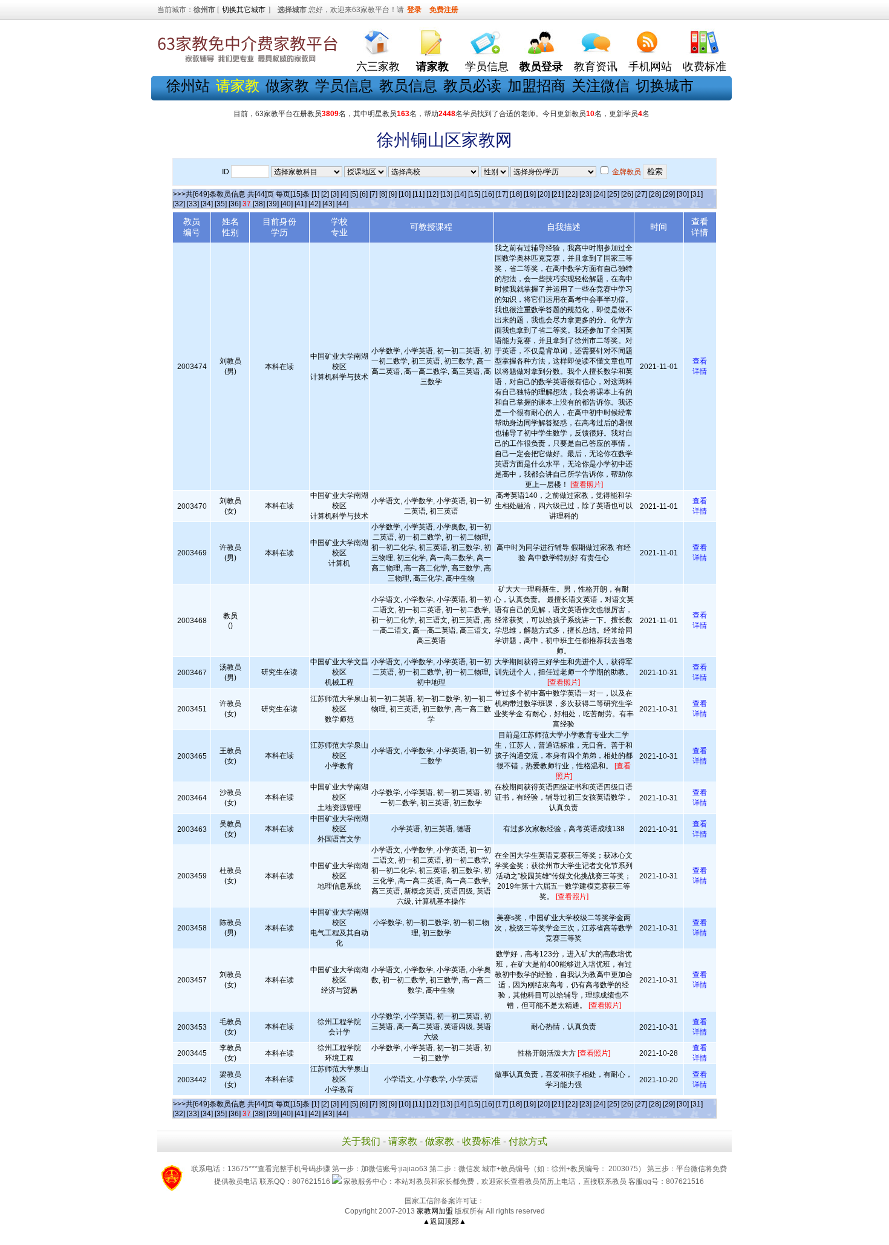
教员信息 (408, 85)
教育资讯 (595, 66)
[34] (207, 204)
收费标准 (704, 66)
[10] (405, 194)
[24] (599, 194)
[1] (315, 194)
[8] (383, 194)
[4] (344, 194)
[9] (393, 194)
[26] (627, 194)
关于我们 (361, 1141)
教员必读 (472, 85)
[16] (488, 194)
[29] (669, 194)
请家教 (402, 1141)
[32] (179, 204)
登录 (414, 9)
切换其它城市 (243, 9)
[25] (613, 194)
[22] (571, 194)
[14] (460, 194)
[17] (502, 194)
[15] (474, 194)
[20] (544, 194)
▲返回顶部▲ (444, 1221)
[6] (364, 194)
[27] (641, 194)
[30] (683, 194)
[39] (273, 204)
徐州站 (188, 85)
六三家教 (378, 66)
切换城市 (665, 85)
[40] (287, 204)
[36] (235, 204)
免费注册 (443, 9)
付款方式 (528, 1141)
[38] (259, 204)
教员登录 (541, 66)
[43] (328, 204)
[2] (325, 194)
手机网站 (650, 66)
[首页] (378, 39)
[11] (418, 194)
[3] (335, 194)
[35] (221, 204)
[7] (373, 194)
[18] (516, 194)
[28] (655, 194)
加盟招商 (536, 85)
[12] (432, 194)
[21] (558, 194)
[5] (354, 194)
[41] (301, 204)
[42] (314, 204)
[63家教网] (248, 62)
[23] (585, 194)
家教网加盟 (435, 1211)
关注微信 (601, 85)
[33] (193, 204)
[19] (530, 194)
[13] (446, 194)
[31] (697, 194)
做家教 (287, 85)
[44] (342, 204)
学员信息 (487, 66)
